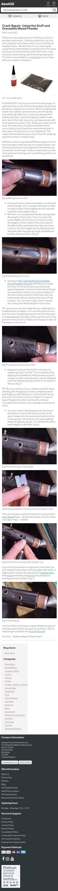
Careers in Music (12, 671)
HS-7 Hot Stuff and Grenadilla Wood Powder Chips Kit (28, 282)
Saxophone (10, 711)
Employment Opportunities (13, 842)
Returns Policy (7, 828)
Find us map (6, 777)
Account (48, 5)
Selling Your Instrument (15, 715)
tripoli (10, 575)
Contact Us (6, 818)
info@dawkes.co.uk (10, 762)
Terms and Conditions (10, 838)
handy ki (35, 57)
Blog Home (10, 653)
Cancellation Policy (9, 832)
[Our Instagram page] (8, 860)
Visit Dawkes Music (9, 787)
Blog (3, 784)
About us (5, 774)
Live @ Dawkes (11, 698)
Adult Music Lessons (10, 791)
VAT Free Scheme (9, 794)
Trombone (9, 722)
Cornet (8, 681)
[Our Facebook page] (3, 860)
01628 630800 (25, 762)
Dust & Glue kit (37, 631)
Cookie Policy (7, 825)
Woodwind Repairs (13, 728)
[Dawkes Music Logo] (7, 3)
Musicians (9, 705)
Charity (8, 674)
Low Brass (9, 701)
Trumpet (8, 725)
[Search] (54, 10)
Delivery (5, 781)
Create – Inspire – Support (16, 684)
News (7, 708)
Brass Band (10, 664)
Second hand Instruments (12, 798)
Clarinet (8, 678)
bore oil (31, 575)
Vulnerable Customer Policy (13, 835)
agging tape (47, 572)
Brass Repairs (11, 667)
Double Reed (10, 688)
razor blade (8, 516)
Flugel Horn (10, 691)
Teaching (9, 718)
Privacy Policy (7, 822)
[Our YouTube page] (12, 860)
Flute (7, 694)
